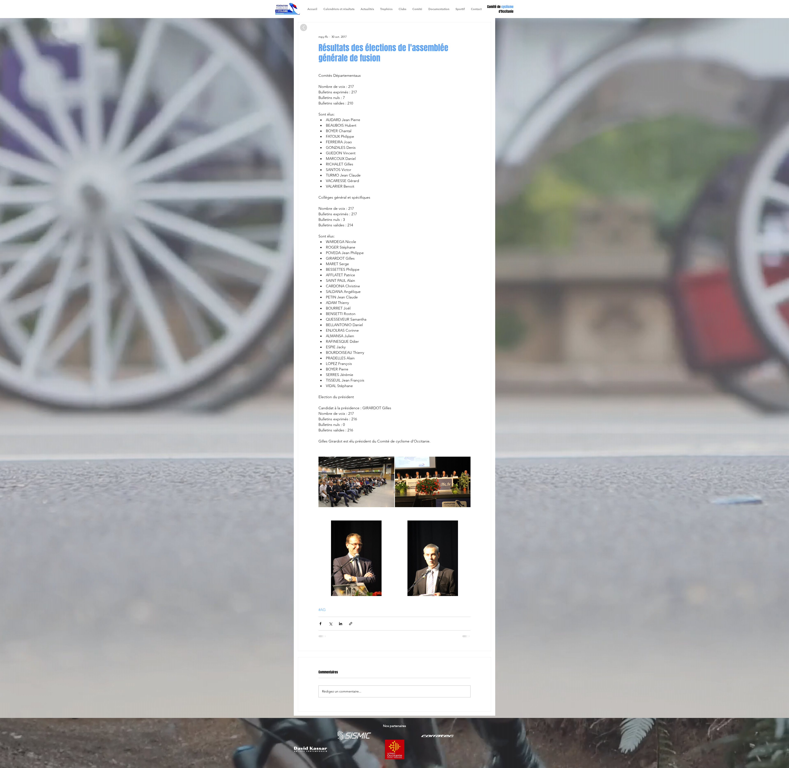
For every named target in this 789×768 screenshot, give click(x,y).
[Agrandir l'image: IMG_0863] (356, 482)
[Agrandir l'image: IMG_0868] (433, 482)
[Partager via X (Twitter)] (330, 624)
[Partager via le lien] (351, 624)
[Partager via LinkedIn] (341, 624)
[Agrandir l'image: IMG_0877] (356, 558)
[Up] (303, 27)
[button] (402, 9)
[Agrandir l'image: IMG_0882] (433, 558)
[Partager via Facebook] (320, 624)
